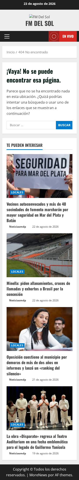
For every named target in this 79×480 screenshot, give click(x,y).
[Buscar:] (31, 125)
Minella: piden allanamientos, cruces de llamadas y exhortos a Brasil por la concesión (38, 288)
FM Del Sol (39, 23)
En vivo (68, 36)
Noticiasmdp (17, 226)
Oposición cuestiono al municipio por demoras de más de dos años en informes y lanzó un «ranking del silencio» (37, 365)
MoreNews (38, 475)
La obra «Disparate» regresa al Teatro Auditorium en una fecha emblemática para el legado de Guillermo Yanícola (37, 441)
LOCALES (17, 192)
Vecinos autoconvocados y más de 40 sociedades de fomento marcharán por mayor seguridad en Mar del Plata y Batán (37, 212)
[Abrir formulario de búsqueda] (43, 36)
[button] (7, 36)
